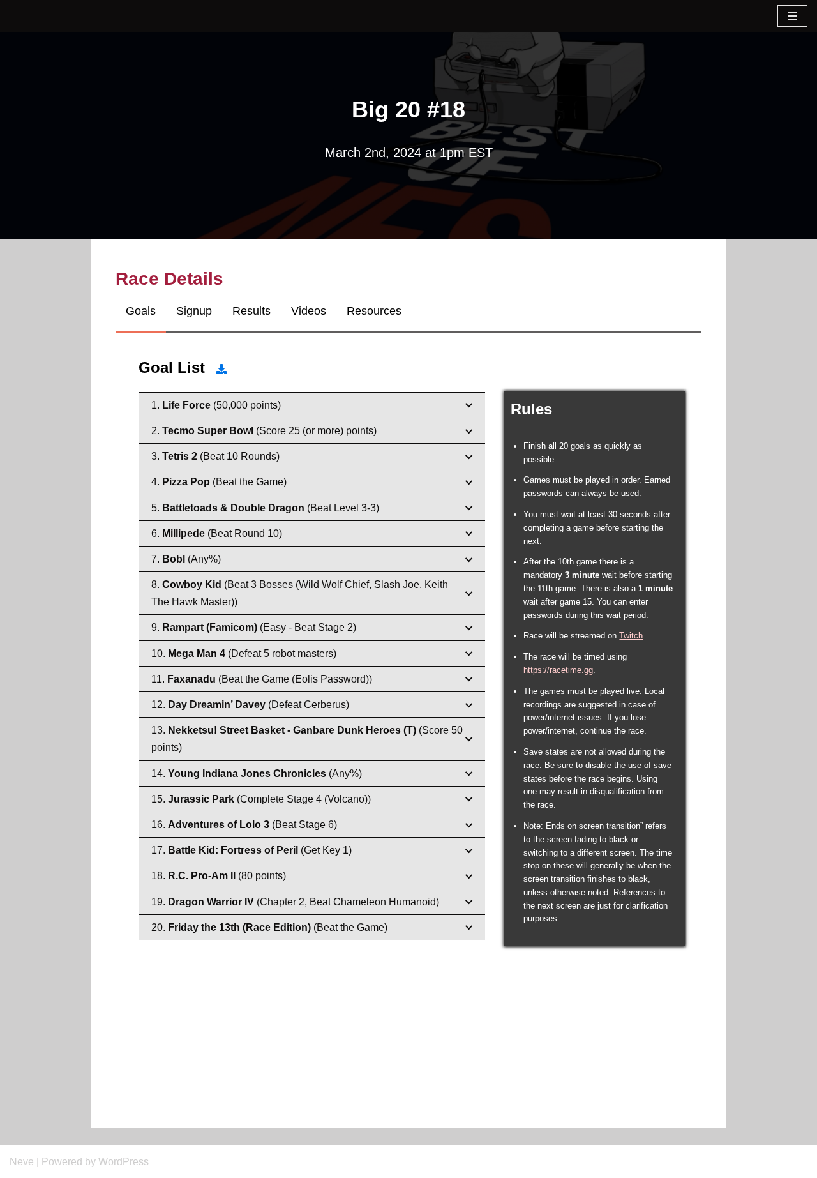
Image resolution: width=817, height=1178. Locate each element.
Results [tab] (251, 311)
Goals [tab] (141, 311)
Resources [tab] (374, 311)
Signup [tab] (194, 311)
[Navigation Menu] (792, 16)
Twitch (631, 635)
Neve (22, 1161)
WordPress (123, 1161)
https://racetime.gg (558, 670)
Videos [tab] (308, 311)
